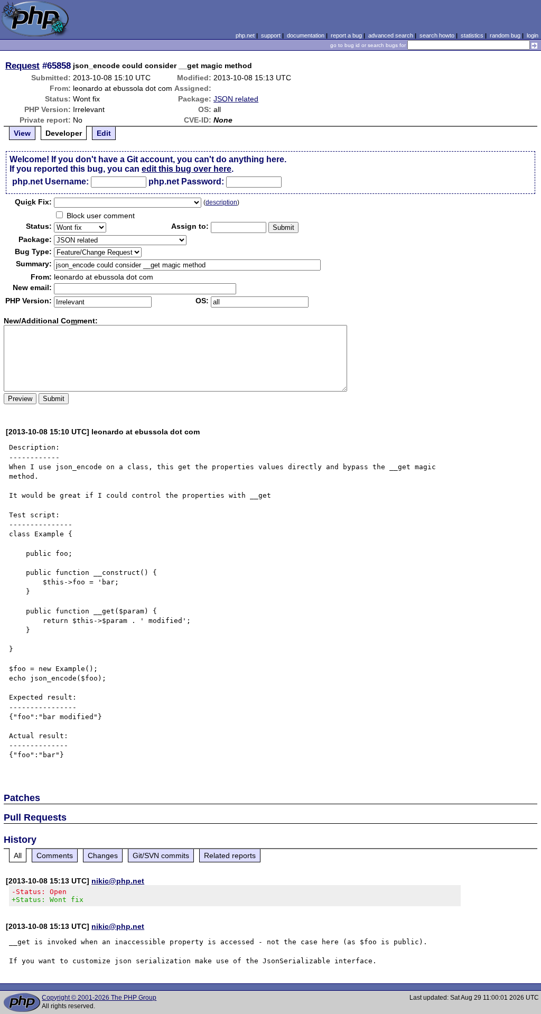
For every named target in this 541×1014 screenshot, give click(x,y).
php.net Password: (186, 181)
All (18, 855)
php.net (245, 35)
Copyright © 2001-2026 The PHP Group (99, 997)
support (271, 35)
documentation (305, 35)
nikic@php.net (117, 881)
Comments (54, 855)
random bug (505, 35)
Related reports (230, 855)
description (221, 202)
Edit (104, 133)
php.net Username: (50, 181)
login (532, 35)
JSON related (235, 99)
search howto (436, 35)
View (22, 133)
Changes (103, 855)
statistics (472, 35)
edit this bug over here (186, 168)
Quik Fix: (33, 202)
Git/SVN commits (161, 855)
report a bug (346, 35)
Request (22, 65)
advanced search (390, 35)
